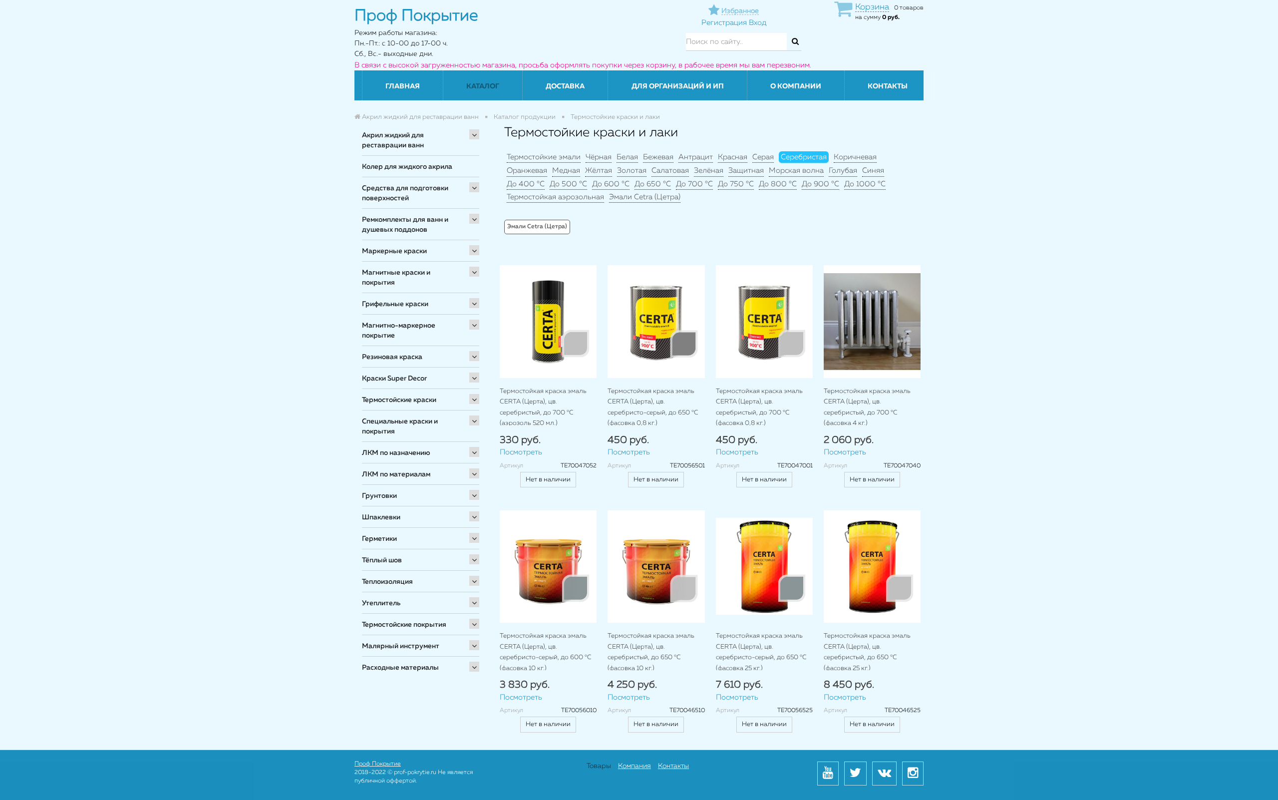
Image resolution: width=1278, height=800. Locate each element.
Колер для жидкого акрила (407, 166)
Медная (566, 170)
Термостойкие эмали (544, 157)
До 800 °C (778, 184)
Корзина (872, 7)
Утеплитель (381, 603)
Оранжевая (527, 170)
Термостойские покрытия (404, 624)
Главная (402, 86)
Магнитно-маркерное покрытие (398, 330)
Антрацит (695, 157)
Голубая (843, 170)
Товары (599, 766)
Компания (634, 766)
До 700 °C (694, 184)
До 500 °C (568, 184)
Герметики (379, 538)
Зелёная (708, 170)
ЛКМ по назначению (396, 452)
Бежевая (658, 157)
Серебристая (804, 157)
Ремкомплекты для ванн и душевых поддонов (405, 224)
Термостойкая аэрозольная (555, 197)
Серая (763, 157)
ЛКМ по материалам (396, 474)
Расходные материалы (400, 667)
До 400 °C (526, 184)
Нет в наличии (548, 479)
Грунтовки (379, 495)
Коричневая (855, 157)
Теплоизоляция (387, 581)
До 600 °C (611, 184)
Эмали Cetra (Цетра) (644, 197)
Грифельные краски (395, 304)
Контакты (888, 86)
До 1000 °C (865, 184)
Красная (732, 157)
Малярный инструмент (400, 646)
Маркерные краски (394, 251)
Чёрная (599, 157)
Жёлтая (598, 170)
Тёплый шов (382, 560)
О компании (795, 86)
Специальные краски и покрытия (400, 426)
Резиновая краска (392, 357)
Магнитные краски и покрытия (396, 277)
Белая (627, 157)
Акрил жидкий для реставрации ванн (393, 140)
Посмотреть (521, 452)
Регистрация (724, 22)
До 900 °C (820, 184)
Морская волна (796, 170)
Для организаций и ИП (678, 86)
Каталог (482, 86)
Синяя (873, 170)
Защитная (746, 170)
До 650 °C (653, 184)
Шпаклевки (381, 517)
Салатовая (670, 170)
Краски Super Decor (394, 378)
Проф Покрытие (377, 764)
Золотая (631, 170)
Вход (757, 22)
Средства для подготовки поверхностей (405, 193)
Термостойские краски (399, 400)
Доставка (565, 86)
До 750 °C (736, 184)
